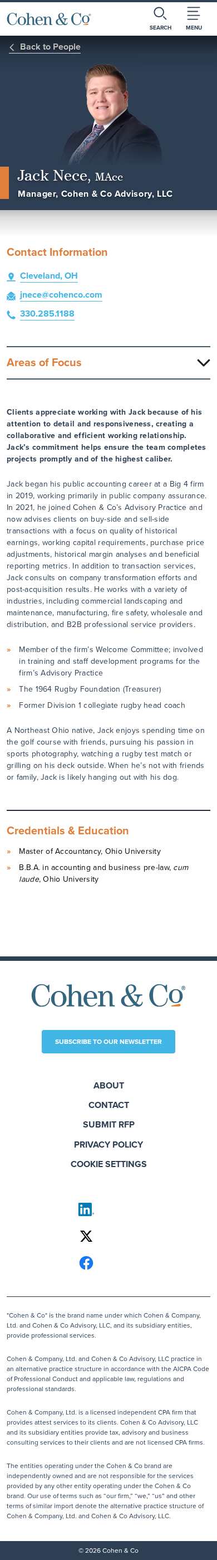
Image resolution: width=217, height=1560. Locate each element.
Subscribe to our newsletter (108, 1041)
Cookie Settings (109, 1164)
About (108, 1085)
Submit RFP (109, 1124)
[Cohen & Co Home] (49, 19)
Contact (108, 1105)
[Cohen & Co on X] (108, 1236)
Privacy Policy (108, 1144)
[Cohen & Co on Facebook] (108, 1263)
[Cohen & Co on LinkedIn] (108, 1209)
